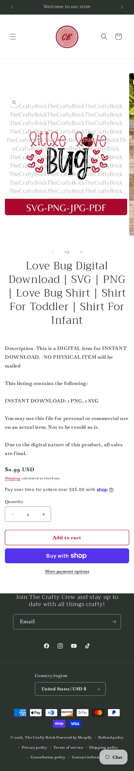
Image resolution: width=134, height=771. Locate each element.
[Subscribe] (113, 621)
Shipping (12, 478)
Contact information (91, 757)
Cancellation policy (48, 757)
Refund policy (111, 737)
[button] (13, 36)
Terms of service (68, 747)
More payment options (67, 571)
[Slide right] (81, 252)
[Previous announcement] (12, 7)
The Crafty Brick (40, 737)
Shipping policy (103, 747)
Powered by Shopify (74, 737)
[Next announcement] (122, 7)
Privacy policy (34, 747)
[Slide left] (53, 252)
